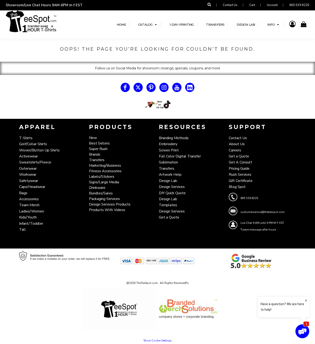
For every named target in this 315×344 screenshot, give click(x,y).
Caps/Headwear (32, 186)
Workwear (27, 174)
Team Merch (29, 205)
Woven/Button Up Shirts (39, 150)
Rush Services (240, 174)
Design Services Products (110, 204)
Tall (22, 229)
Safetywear (28, 180)
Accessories (29, 199)
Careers (235, 150)
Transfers (96, 160)
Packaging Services (104, 198)
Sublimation (168, 162)
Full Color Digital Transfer (180, 156)
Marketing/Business (105, 165)
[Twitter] (138, 87)
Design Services (172, 186)
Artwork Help (170, 174)
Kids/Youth (28, 217)
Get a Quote (169, 217)
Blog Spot (237, 186)
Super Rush (98, 148)
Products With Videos (107, 209)
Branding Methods (174, 138)
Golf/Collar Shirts (33, 144)
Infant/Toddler (31, 223)
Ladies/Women (31, 211)
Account (272, 5)
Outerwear (28, 168)
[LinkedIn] (189, 87)
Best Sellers (99, 143)
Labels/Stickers (101, 176)
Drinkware (97, 187)
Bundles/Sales (101, 193)
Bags (23, 193)
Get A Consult (240, 162)
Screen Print (169, 150)
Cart (252, 5)
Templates (168, 205)
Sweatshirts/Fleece (35, 162)
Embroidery (168, 144)
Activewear (28, 156)
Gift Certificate (241, 180)
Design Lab (168, 180)
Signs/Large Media (104, 182)
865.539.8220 (299, 5)
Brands (94, 154)
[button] (148, 24)
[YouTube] (176, 87)
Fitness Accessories (105, 171)
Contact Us (230, 5)
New (93, 137)
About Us (237, 144)
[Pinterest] (151, 87)
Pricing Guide (239, 168)
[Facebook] (125, 87)
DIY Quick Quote (172, 193)
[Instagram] (164, 87)
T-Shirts (26, 138)
